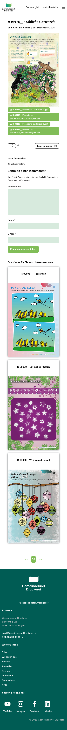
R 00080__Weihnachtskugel (33, 460)
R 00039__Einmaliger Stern (33, 366)
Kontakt (6, 661)
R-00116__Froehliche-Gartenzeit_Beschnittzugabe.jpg (25, 116)
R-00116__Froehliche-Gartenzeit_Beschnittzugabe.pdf (25, 131)
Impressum (7, 675)
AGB (4, 685)
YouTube (7, 711)
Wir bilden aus (9, 657)
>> (40, 559)
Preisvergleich (33, 7)
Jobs (4, 652)
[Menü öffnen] (63, 7)
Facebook (34, 711)
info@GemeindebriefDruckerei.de (19, 633)
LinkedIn (48, 711)
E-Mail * (12, 234)
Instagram (20, 711)
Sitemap (6, 671)
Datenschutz (8, 680)
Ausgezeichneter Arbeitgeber (33, 603)
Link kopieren (45, 146)
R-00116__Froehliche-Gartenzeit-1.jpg (29, 109)
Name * (11, 220)
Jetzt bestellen (51, 7)
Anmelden (7, 666)
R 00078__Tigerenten (33, 273)
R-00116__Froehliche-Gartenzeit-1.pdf (30, 124)
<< (26, 559)
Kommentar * (14, 186)
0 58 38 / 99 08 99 (11, 637)
